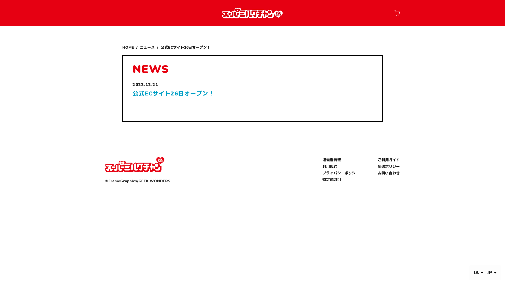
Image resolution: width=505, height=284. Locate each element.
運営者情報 (331, 160)
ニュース (147, 47)
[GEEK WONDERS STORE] (252, 13)
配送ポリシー (389, 166)
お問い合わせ (389, 173)
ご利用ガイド (389, 160)
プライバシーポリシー (340, 173)
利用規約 (329, 166)
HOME (128, 47)
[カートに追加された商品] (397, 13)
